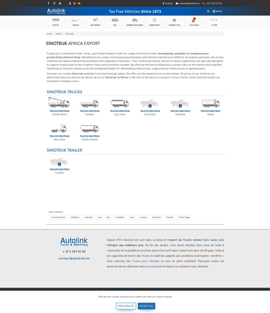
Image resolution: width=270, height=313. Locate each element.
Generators (174, 25)
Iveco (132, 217)
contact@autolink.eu (189, 3)
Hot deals (194, 25)
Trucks (55, 25)
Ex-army (143, 217)
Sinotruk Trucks (64, 91)
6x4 (99, 217)
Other (214, 25)
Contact (169, 3)
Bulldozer (75, 217)
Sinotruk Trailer (64, 150)
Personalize (126, 306)
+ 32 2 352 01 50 (213, 3)
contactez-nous (188, 266)
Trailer (75, 25)
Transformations (59, 217)
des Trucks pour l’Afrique (142, 261)
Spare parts (154, 25)
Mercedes (156, 217)
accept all (146, 306)
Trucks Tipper (184, 217)
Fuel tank (88, 217)
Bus (115, 25)
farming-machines (135, 25)
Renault (169, 217)
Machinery (95, 25)
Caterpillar (120, 217)
